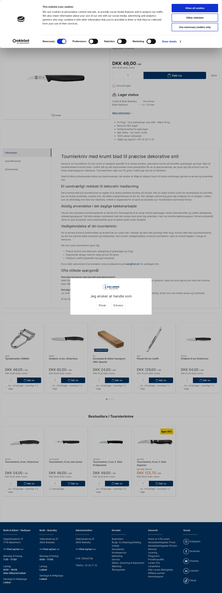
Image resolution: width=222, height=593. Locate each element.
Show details (169, 41)
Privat (102, 305)
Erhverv (118, 305)
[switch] (93, 41)
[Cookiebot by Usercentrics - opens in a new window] (21, 41)
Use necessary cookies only (195, 27)
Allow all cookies (194, 8)
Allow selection (195, 17)
